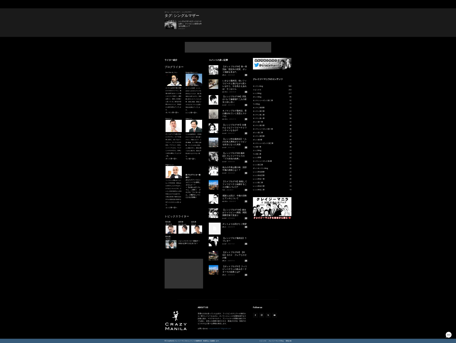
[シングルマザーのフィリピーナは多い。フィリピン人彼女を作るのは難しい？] (170, 24)
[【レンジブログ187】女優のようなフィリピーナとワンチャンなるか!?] (215, 128)
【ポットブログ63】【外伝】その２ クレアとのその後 (234, 255)
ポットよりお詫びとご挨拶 (234, 224)
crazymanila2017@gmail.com (220, 328)
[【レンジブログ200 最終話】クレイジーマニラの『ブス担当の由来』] (215, 156)
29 (246, 244)
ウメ (223, 190)
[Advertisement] (228, 47)
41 (246, 119)
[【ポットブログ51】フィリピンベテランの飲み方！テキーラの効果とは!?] (215, 270)
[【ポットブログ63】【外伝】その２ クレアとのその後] (215, 255)
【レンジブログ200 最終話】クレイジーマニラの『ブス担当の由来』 (233, 156)
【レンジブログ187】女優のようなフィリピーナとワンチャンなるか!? (234, 127)
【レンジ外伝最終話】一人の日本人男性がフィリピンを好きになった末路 (234, 142)
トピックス (262, 341)
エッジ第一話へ (171, 207)
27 (246, 275)
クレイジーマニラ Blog (276, 341)
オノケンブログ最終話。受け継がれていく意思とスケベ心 (234, 113)
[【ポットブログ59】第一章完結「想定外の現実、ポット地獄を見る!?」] (215, 70)
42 (246, 105)
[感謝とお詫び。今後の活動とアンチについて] (215, 199)
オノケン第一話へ (172, 112)
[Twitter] (268, 315)
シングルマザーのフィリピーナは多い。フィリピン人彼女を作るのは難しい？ (190, 23)
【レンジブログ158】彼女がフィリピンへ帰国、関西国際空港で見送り (234, 212)
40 (246, 147)
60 (246, 75)
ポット (224, 75)
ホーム (167, 12)
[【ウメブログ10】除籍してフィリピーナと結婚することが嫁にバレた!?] (215, 185)
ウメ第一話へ (191, 159)
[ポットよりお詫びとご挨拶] (215, 228)
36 (246, 161)
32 (246, 218)
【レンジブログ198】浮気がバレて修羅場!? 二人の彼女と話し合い (234, 99)
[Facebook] (255, 315)
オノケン (225, 92)
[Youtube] (274, 315)
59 (246, 92)
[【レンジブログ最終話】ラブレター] (215, 241)
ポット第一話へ (171, 158)
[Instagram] (261, 315)
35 (246, 173)
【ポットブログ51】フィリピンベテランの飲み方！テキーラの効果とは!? (234, 269)
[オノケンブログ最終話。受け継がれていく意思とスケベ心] (215, 114)
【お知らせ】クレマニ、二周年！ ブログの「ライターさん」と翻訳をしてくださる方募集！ (193, 192)
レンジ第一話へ (191, 112)
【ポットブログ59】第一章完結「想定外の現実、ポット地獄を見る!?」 (234, 69)
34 (246, 190)
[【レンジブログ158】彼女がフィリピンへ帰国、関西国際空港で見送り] (215, 213)
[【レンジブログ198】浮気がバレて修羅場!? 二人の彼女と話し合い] (215, 100)
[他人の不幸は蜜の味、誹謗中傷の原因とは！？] (215, 170)
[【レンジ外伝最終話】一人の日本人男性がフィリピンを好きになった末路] (215, 142)
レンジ (224, 105)
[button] (448, 335)
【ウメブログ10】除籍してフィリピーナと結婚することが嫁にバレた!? (234, 184)
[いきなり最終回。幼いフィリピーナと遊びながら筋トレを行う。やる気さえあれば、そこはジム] (215, 84)
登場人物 (288, 341)
